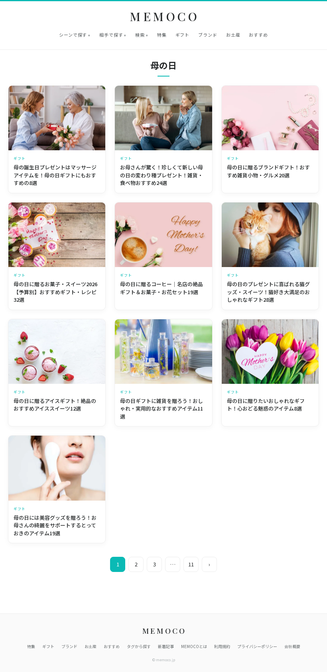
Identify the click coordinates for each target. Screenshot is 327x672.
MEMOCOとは (194, 646)
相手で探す (111, 34)
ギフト (182, 34)
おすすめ (258, 34)
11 (191, 564)
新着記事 (166, 646)
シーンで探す (73, 34)
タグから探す (139, 646)
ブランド (207, 34)
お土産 (233, 34)
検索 (140, 34)
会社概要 (292, 646)
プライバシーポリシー (257, 646)
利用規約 (222, 646)
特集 (162, 34)
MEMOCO (165, 16)
